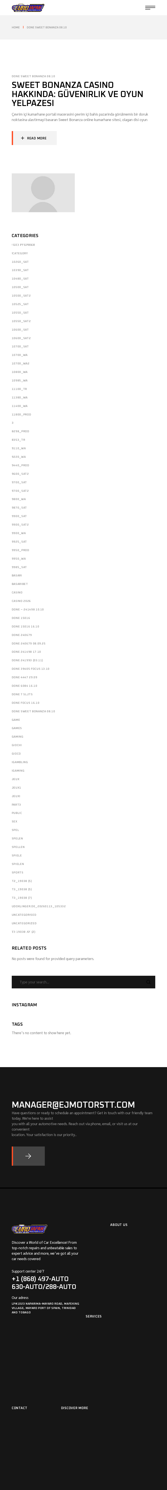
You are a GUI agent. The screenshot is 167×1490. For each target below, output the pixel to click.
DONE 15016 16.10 (25, 626)
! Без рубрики (23, 245)
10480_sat (20, 278)
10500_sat (20, 287)
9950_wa (19, 558)
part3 (16, 804)
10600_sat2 (21, 338)
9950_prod (20, 550)
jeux (16, 779)
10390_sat (20, 270)
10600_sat (20, 329)
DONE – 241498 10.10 (28, 609)
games (17, 728)
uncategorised (24, 915)
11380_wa (20, 397)
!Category (20, 253)
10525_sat (20, 304)
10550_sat (20, 312)
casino (17, 592)
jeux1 (16, 787)
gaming (17, 736)
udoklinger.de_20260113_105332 (39, 906)
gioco (16, 753)
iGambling (20, 762)
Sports (17, 872)
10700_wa (20, 355)
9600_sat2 (20, 474)
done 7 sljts (22, 694)
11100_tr (19, 389)
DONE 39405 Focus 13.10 (31, 669)
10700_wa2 (21, 363)
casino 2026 (21, 601)
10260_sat (20, 262)
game (16, 720)
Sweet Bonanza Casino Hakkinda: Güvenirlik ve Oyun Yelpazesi (77, 94)
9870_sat (19, 507)
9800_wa (19, 499)
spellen (18, 847)
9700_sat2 (20, 491)
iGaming (18, 770)
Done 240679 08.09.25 (29, 643)
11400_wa (20, 406)
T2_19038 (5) (22, 881)
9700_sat (19, 482)
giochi (17, 745)
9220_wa (19, 457)
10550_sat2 (21, 321)
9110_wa (19, 448)
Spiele (17, 855)
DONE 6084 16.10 (24, 686)
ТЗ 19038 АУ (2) (23, 932)
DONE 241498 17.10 (26, 652)
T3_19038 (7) (22, 898)
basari (17, 575)
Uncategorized (24, 923)
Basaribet (20, 584)
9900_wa (19, 533)
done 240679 (22, 635)
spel (15, 830)
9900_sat (19, 516)
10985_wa (20, 380)
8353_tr (18, 440)
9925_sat (19, 541)
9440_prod (20, 465)
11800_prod (21, 414)
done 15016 (21, 618)
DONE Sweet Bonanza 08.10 (33, 76)
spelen (17, 838)
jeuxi (16, 796)
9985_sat (19, 567)
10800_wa (20, 372)
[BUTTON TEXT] (28, 1156)
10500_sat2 (21, 295)
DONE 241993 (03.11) (27, 660)
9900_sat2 (20, 524)
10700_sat (20, 346)
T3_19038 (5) (22, 889)
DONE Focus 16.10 (25, 703)
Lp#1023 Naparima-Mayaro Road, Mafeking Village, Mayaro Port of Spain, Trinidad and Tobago (45, 1308)
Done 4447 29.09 (24, 677)
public (17, 813)
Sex (14, 821)
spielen (18, 864)
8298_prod (20, 431)
